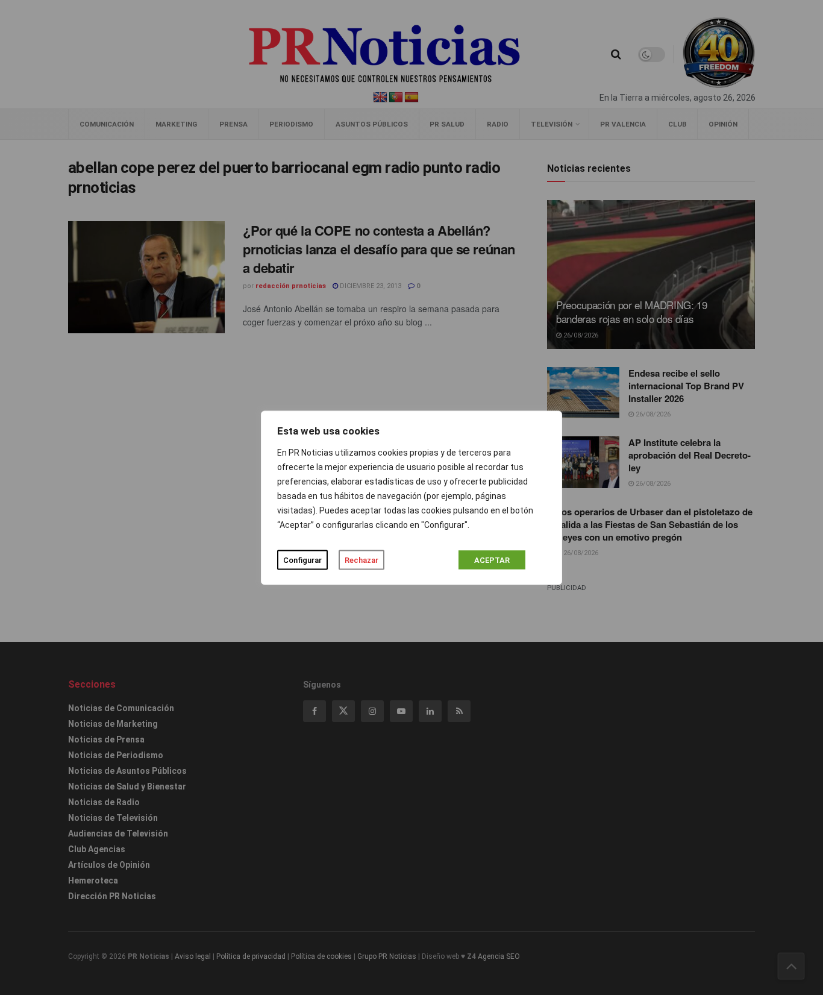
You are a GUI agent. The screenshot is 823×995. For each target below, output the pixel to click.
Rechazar (361, 559)
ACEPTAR (492, 559)
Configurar (302, 559)
